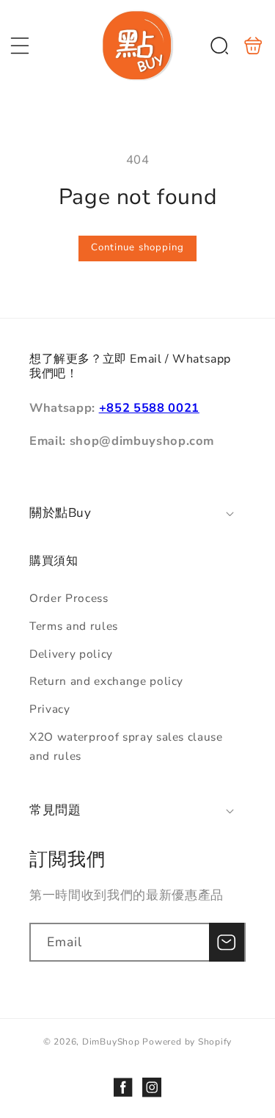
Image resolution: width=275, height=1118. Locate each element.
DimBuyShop (111, 1042)
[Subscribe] (226, 942)
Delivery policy (71, 653)
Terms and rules (73, 626)
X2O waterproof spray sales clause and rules (126, 746)
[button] (19, 45)
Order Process (69, 598)
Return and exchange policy (106, 681)
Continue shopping (138, 247)
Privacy (49, 708)
